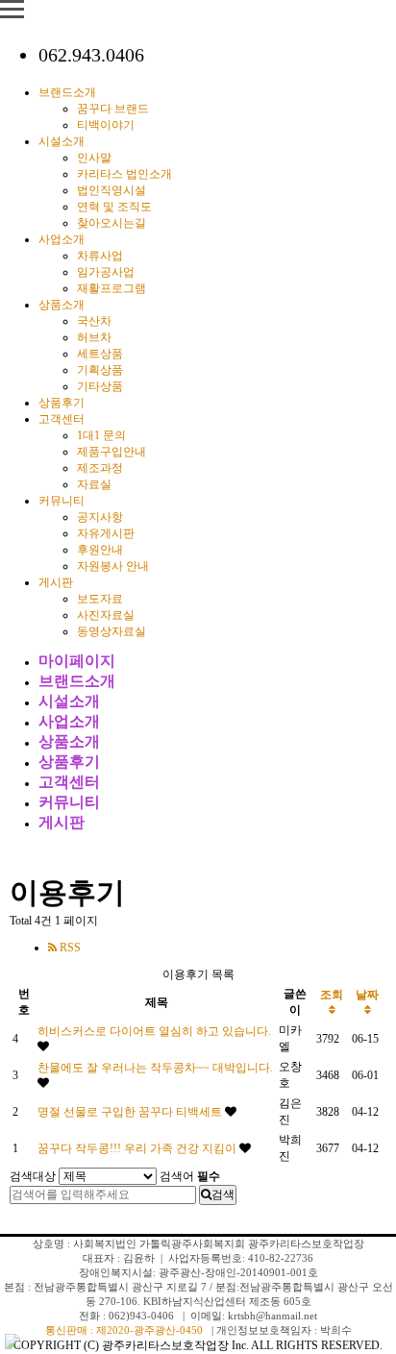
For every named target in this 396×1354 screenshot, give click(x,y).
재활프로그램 (111, 288)
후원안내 (100, 549)
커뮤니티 (61, 500)
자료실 (94, 484)
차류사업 (100, 255)
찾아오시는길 (111, 223)
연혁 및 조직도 (114, 206)
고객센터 (61, 419)
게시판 (55, 582)
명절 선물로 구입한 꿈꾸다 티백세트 (131, 1112)
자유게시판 (106, 533)
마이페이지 (76, 660)
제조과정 (100, 468)
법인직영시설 (111, 190)
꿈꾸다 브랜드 (113, 108)
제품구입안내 (111, 451)
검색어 (190, 1176)
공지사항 (100, 517)
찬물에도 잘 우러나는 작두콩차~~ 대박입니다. (155, 1067)
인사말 (94, 157)
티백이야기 (106, 125)
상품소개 (61, 304)
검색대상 (33, 1176)
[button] (371, 677)
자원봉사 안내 (113, 566)
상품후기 (61, 402)
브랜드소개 (67, 92)
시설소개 (61, 141)
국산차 (94, 321)
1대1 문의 (101, 435)
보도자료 (100, 598)
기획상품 (100, 370)
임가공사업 (106, 272)
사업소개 (61, 239)
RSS (69, 947)
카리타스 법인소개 (124, 174)
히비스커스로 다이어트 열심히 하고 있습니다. (154, 1031)
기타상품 (100, 386)
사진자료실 (106, 615)
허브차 (94, 337)
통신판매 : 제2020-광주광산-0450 (124, 1330)
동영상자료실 (111, 631)
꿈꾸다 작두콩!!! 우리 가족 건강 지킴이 (138, 1148)
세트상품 (100, 353)
